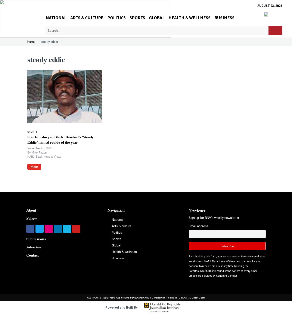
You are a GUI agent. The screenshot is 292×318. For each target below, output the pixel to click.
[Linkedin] (58, 229)
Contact (32, 255)
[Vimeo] (67, 229)
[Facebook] (30, 229)
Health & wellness (189, 18)
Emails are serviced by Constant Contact (213, 275)
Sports (137, 18)
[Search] (275, 30)
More (34, 167)
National (56, 18)
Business (224, 18)
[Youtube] (76, 229)
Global (157, 18)
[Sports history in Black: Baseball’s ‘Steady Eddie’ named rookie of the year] (64, 96)
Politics (116, 18)
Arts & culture (86, 18)
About (31, 210)
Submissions (36, 239)
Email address (198, 226)
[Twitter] (39, 229)
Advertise (33, 247)
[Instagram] (49, 229)
